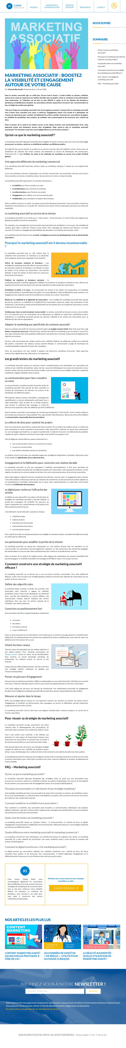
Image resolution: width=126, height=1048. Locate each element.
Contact (101, 7)
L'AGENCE (34, 7)
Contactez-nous (64, 888)
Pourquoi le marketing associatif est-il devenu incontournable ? (112, 58)
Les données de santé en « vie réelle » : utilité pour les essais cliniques (61, 956)
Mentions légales (82, 1035)
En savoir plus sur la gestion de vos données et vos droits (32, 1009)
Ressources (85, 7)
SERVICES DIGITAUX (70, 6)
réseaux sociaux (11, 654)
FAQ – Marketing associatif (108, 84)
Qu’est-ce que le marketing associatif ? (108, 51)
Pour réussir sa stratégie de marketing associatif (108, 78)
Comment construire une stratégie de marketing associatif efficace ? (111, 71)
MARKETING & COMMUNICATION (51, 6)
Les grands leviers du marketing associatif (110, 64)
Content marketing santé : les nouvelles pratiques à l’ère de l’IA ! (23, 956)
